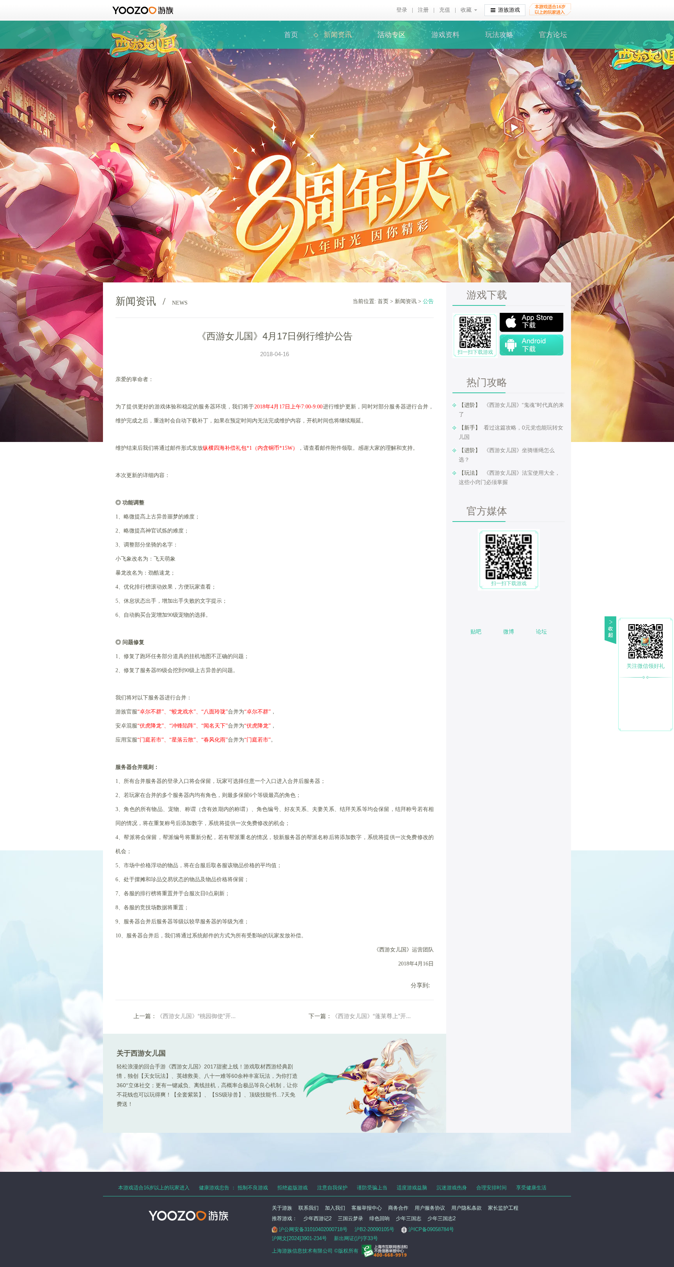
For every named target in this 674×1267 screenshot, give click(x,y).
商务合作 (398, 1208)
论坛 (541, 631)
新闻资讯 (338, 35)
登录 (401, 10)
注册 (423, 10)
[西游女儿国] (144, 27)
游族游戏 (509, 10)
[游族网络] (143, 10)
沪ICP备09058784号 (431, 1229)
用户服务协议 (430, 1208)
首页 (291, 35)
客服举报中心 (366, 1208)
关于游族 (282, 1208)
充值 (444, 10)
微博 (508, 631)
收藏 (466, 10)
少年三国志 (408, 1218)
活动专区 (392, 35)
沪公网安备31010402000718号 (313, 1229)
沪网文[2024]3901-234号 (299, 1238)
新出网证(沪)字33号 (356, 1238)
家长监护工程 (503, 1208)
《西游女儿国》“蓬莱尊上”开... (371, 1016)
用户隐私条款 (466, 1208)
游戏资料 (445, 35)
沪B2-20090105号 (374, 1229)
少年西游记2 (317, 1218)
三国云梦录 (350, 1218)
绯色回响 (379, 1218)
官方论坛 (553, 35)
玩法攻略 (499, 35)
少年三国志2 (441, 1218)
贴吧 (475, 631)
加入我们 (335, 1208)
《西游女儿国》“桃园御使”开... (196, 1016)
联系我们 (308, 1208)
